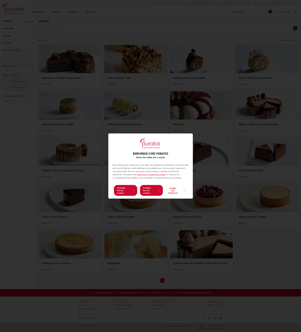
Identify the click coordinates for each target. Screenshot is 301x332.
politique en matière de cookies (151, 174)
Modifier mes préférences (173, 190)
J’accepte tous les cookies (121, 190)
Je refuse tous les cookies (147, 190)
